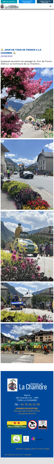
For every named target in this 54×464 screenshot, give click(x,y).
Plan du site (37, 449)
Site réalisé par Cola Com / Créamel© (18, 455)
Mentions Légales (23, 449)
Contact (46, 449)
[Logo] (9, 4)
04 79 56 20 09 (30, 404)
